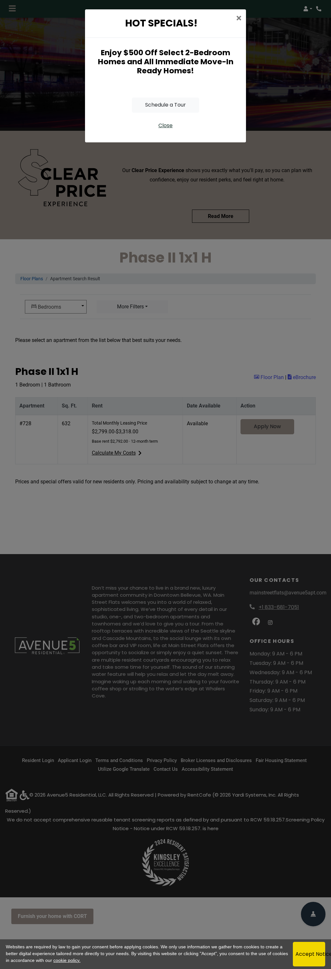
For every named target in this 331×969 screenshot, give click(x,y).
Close (165, 125)
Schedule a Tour (165, 104)
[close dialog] (239, 19)
